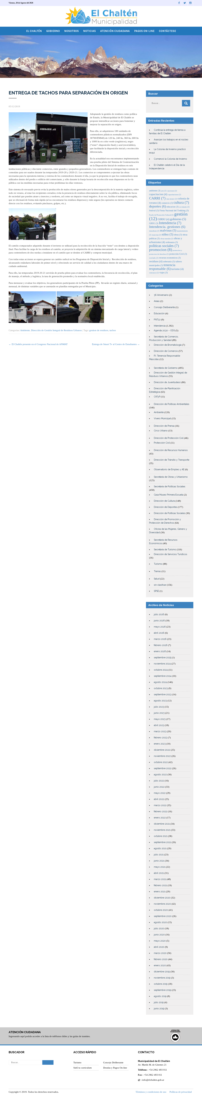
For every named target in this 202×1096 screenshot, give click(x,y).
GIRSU (163, 219)
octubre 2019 (160, 984)
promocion (160, 249)
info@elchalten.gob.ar (153, 1080)
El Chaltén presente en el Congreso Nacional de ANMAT (38, 344)
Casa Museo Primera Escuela (168, 494)
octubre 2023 (161, 688)
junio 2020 (159, 934)
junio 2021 (159, 860)
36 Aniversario (161, 295)
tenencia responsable (162, 267)
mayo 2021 (159, 867)
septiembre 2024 (162, 676)
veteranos (154, 273)
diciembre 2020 (162, 897)
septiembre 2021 (162, 842)
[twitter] (185, 3)
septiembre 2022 (162, 768)
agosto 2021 (160, 848)
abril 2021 (159, 873)
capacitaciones (174, 194)
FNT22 (157, 319)
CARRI (157, 198)
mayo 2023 (160, 719)
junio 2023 (159, 713)
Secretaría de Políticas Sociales (169, 486)
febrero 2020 (160, 959)
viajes (163, 272)
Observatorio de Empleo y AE (169, 469)
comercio (167, 203)
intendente (154, 231)
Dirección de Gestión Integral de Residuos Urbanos (56, 330)
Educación (159, 313)
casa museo (171, 199)
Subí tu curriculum (82, 1067)
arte (163, 191)
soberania (169, 261)
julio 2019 (159, 1002)
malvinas (168, 230)
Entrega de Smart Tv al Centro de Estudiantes (116, 344)
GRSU (153, 223)
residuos (156, 261)
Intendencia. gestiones (167, 227)
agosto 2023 (160, 700)
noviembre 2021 (162, 830)
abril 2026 (159, 633)
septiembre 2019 (162, 990)
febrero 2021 (160, 885)
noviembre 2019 (162, 977)
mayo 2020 (160, 941)
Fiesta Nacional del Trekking (174, 210)
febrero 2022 (160, 811)
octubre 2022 (161, 762)
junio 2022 (159, 787)
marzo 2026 (160, 639)
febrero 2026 (160, 645)
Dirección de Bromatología (167, 345)
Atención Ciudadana (115, 31)
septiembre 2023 (162, 694)
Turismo (158, 564)
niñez (167, 234)
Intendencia (170, 223)
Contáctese (167, 31)
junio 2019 (159, 1008)
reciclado (153, 258)
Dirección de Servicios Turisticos (170, 554)
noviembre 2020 (162, 904)
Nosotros (71, 31)
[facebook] (179, 3)
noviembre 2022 (162, 756)
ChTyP (157, 396)
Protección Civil (162, 442)
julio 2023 (159, 707)
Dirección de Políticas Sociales (169, 513)
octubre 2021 (160, 836)
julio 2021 (159, 854)
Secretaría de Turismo (165, 549)
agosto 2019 (160, 996)
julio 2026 (159, 614)
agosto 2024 (160, 682)
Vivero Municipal (162, 418)
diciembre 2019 (162, 971)
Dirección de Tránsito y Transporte (171, 460)
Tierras (157, 571)
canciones (172, 191)
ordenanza (172, 242)
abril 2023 (159, 725)
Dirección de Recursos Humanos (171, 450)
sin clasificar (160, 585)
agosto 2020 (160, 922)
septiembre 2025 (162, 657)
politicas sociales (164, 246)
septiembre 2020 (163, 916)
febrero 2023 (160, 737)
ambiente (154, 190)
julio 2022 (159, 780)
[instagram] (190, 3)
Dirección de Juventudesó (167, 382)
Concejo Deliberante (164, 307)
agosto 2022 (160, 774)
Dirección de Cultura (164, 501)
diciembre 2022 (162, 750)
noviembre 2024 (162, 663)
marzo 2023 (160, 731)
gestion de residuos (98, 330)
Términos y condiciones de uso (151, 1092)
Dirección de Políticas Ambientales (171, 404)
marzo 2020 (160, 953)
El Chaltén (34, 31)
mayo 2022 (160, 793)
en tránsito (184, 207)
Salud (157, 578)
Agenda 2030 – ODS (164, 330)
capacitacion (158, 194)
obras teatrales (166, 239)
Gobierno (53, 31)
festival (154, 210)
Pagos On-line (144, 31)
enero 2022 (160, 817)
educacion (172, 206)
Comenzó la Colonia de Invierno (170, 159)
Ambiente (25, 330)
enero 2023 (160, 743)
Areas (157, 301)
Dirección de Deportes (165, 507)
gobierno (178, 219)
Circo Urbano (161, 430)
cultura (181, 202)
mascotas (156, 235)
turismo (177, 268)
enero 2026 (160, 651)
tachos (113, 330)
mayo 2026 (160, 626)
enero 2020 (160, 965)
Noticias (89, 31)
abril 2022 (159, 799)
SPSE (156, 591)
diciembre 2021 (162, 824)
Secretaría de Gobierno (166, 368)
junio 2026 (159, 620)
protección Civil (178, 254)
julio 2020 (159, 928)
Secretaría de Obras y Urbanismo (171, 477)
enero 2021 (159, 891)
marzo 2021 (160, 879)
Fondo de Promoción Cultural (161, 215)
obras (178, 234)
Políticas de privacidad (180, 1092)
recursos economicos (170, 257)
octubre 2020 (161, 910)
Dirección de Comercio (166, 351)
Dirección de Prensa (164, 426)
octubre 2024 (161, 670)
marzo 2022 (160, 805)
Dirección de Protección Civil (169, 438)
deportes (157, 206)
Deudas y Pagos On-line (115, 1067)
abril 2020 (159, 947)
